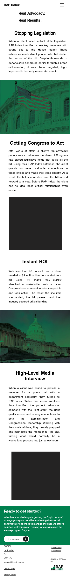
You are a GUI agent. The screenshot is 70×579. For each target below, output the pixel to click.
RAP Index (11, 5)
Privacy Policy (10, 574)
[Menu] (62, 5)
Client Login (9, 568)
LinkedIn (9, 550)
